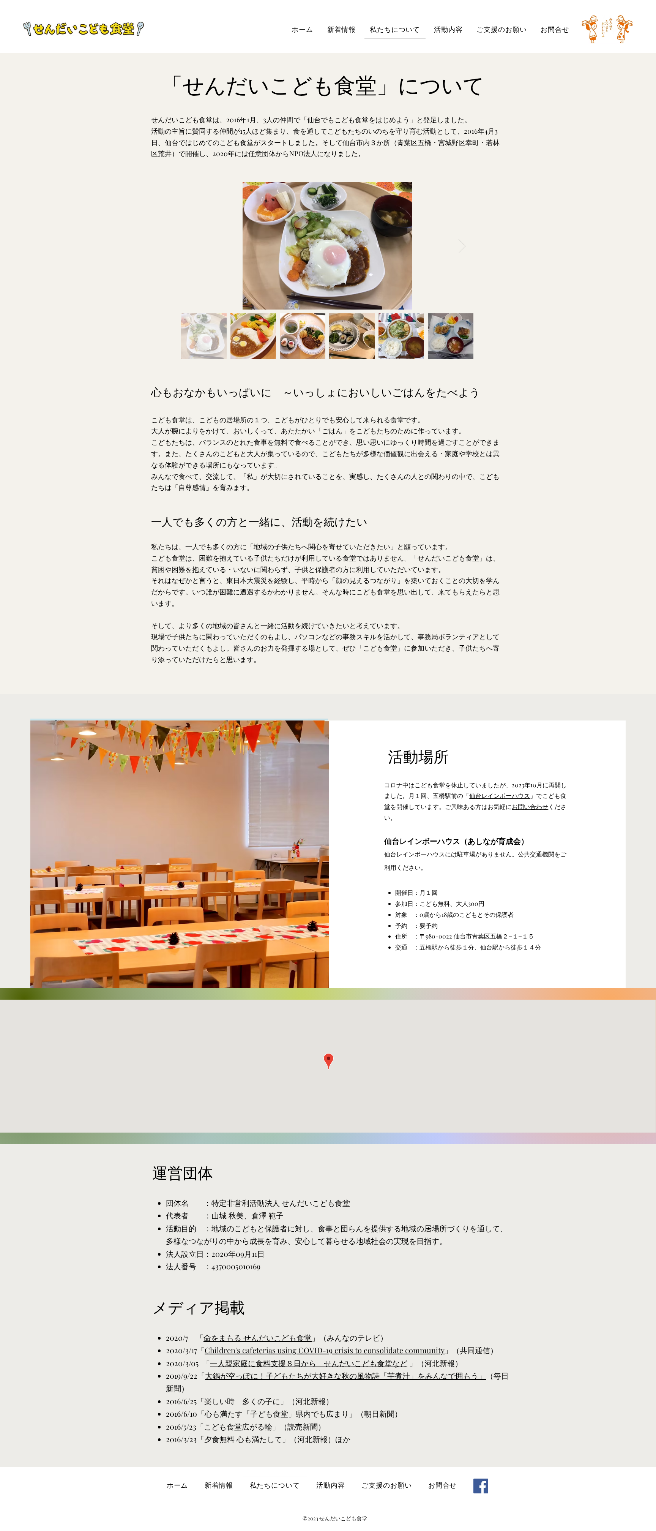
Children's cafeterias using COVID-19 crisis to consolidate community (325, 1350)
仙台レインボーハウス (499, 795)
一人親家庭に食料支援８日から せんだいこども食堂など (308, 1363)
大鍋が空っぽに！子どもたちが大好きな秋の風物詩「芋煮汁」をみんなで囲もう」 (345, 1375)
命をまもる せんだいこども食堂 (257, 1337)
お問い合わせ (530, 807)
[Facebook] (480, 1486)
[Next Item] (462, 246)
